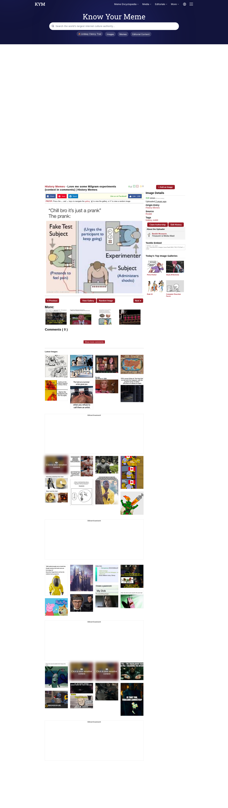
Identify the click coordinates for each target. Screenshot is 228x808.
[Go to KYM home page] (40, 5)
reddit (155, 220)
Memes (123, 34)
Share (51, 196)
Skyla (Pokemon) (172, 275)
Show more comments (94, 342)
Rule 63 (150, 294)
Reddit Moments (159, 234)
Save (62, 196)
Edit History (176, 225)
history (149, 220)
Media (146, 4)
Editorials (160, 4)
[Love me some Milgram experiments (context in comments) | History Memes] (94, 249)
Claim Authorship (157, 225)
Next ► (138, 301)
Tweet (74, 196)
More (173, 4)
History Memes (55, 186)
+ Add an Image (165, 187)
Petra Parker (152, 275)
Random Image (106, 301)
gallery (87, 201)
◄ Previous (52, 301)
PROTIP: (49, 201)
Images (110, 34)
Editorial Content (141, 34)
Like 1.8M (135, 196)
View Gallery (88, 301)
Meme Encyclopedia (125, 4)
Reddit (149, 214)
